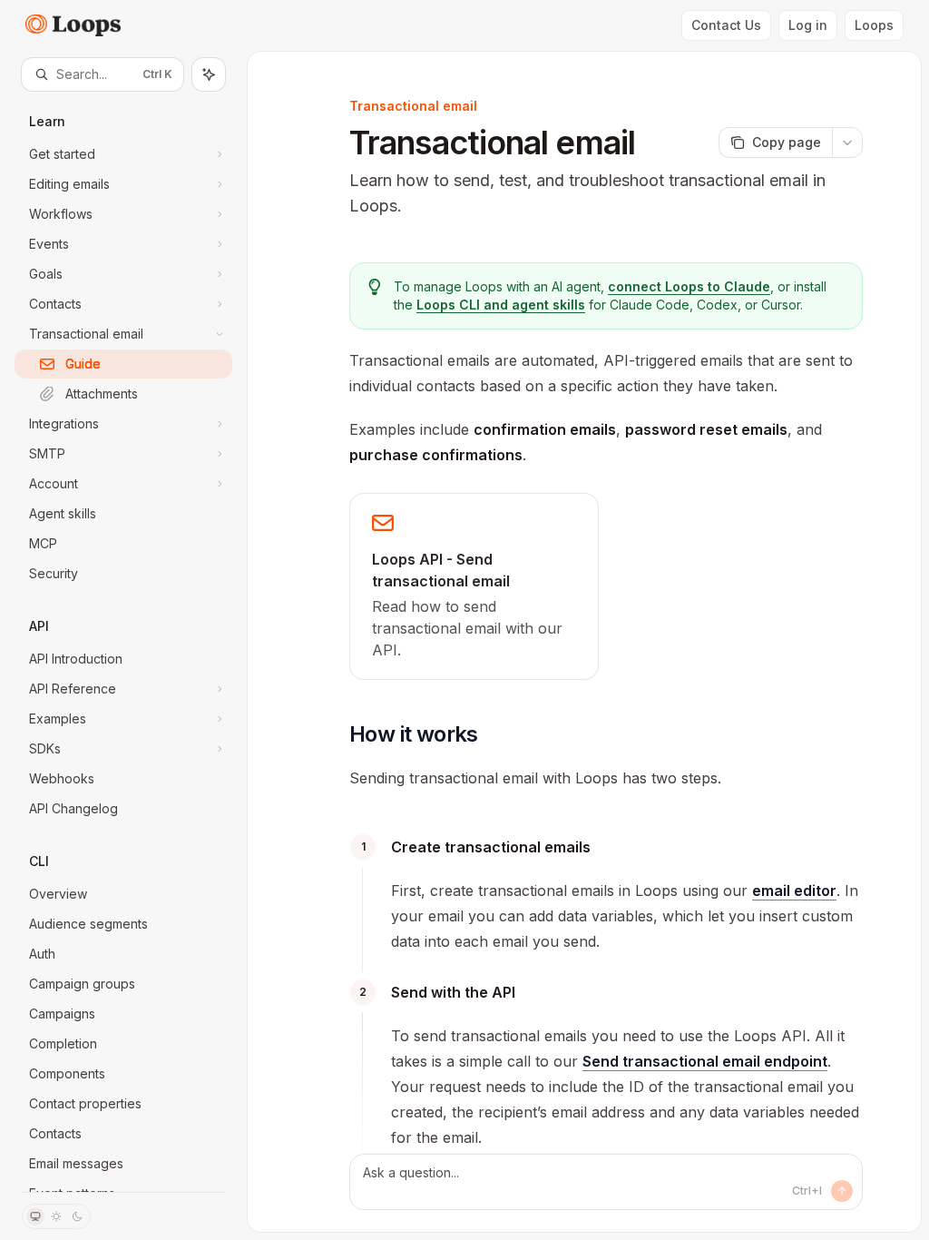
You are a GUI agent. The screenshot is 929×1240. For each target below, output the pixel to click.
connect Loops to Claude (689, 286)
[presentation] (123, 641)
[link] (474, 586)
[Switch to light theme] (56, 1216)
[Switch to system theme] (35, 1216)
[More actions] (847, 142)
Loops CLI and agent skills (500, 304)
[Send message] (842, 1191)
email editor (794, 890)
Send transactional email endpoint (704, 1061)
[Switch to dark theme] (77, 1216)
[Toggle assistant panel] (208, 74)
